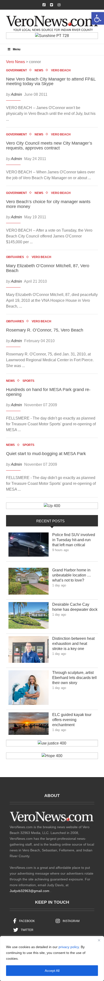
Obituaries (15, 257)
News (39, 70)
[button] (97, 18)
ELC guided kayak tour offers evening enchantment (71, 720)
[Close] (99, 940)
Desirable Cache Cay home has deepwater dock (74, 607)
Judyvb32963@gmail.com (29, 891)
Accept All (52, 971)
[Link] (28, 545)
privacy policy (69, 947)
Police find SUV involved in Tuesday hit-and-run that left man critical (73, 540)
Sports (28, 381)
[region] (52, 958)
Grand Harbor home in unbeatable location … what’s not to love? (71, 575)
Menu (16, 49)
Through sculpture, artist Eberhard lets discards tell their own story (74, 678)
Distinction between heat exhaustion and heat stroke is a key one (73, 643)
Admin (16, 94)
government (16, 70)
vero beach (61, 70)
